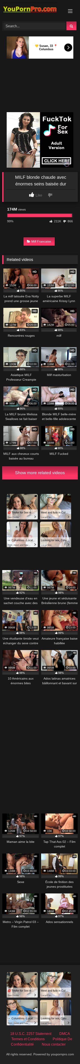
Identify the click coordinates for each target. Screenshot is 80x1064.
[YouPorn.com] (32, 10)
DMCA (64, 1034)
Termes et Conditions (28, 1039)
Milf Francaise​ (41, 241)
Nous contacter (54, 1044)
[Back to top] (66, 1050)
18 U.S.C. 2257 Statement (30, 1034)
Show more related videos (40, 472)
